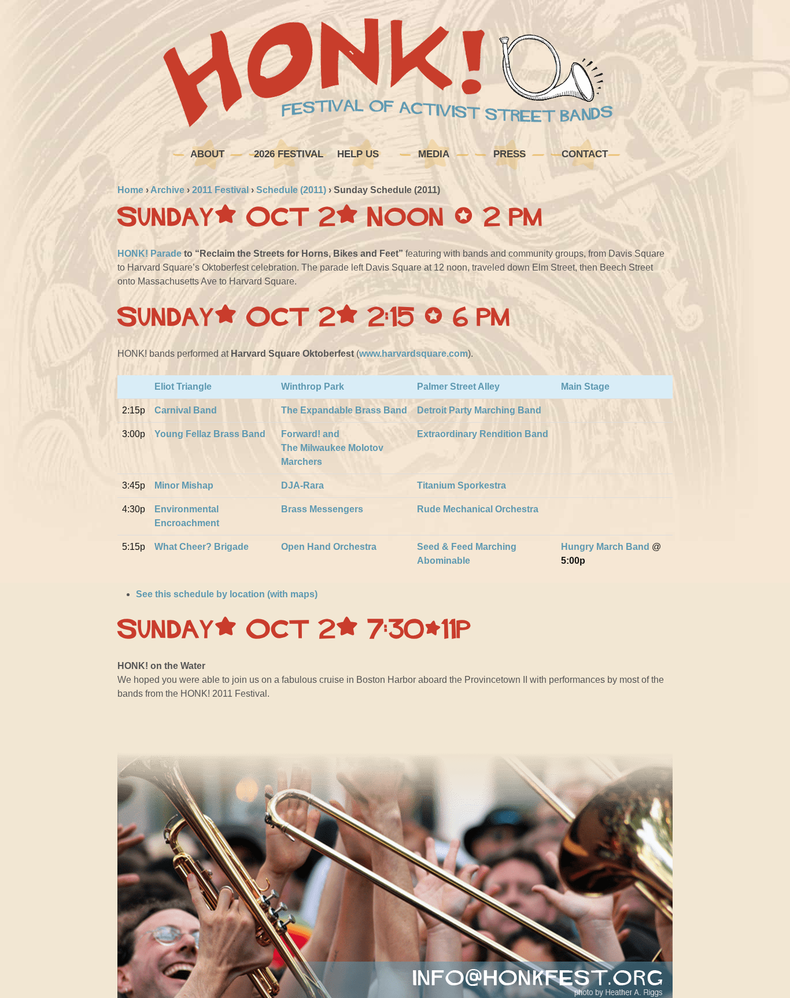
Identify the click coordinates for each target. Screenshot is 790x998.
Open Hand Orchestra (328, 547)
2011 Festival (220, 190)
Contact (585, 154)
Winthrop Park (312, 386)
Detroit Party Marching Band (479, 410)
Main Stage (585, 386)
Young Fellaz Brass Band (209, 434)
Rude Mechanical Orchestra (477, 509)
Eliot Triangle (183, 386)
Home (130, 190)
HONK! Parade (149, 253)
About (207, 154)
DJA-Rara (302, 485)
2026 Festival (287, 154)
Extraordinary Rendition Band (482, 434)
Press (509, 154)
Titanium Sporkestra (461, 485)
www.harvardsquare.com (413, 353)
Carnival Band (185, 410)
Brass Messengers (322, 509)
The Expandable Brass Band (344, 410)
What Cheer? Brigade (201, 547)
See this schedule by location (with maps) (227, 594)
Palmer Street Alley (458, 386)
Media (433, 154)
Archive (167, 190)
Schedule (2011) (291, 190)
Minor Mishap (183, 485)
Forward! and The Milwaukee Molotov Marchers (332, 448)
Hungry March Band (605, 547)
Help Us (358, 154)
